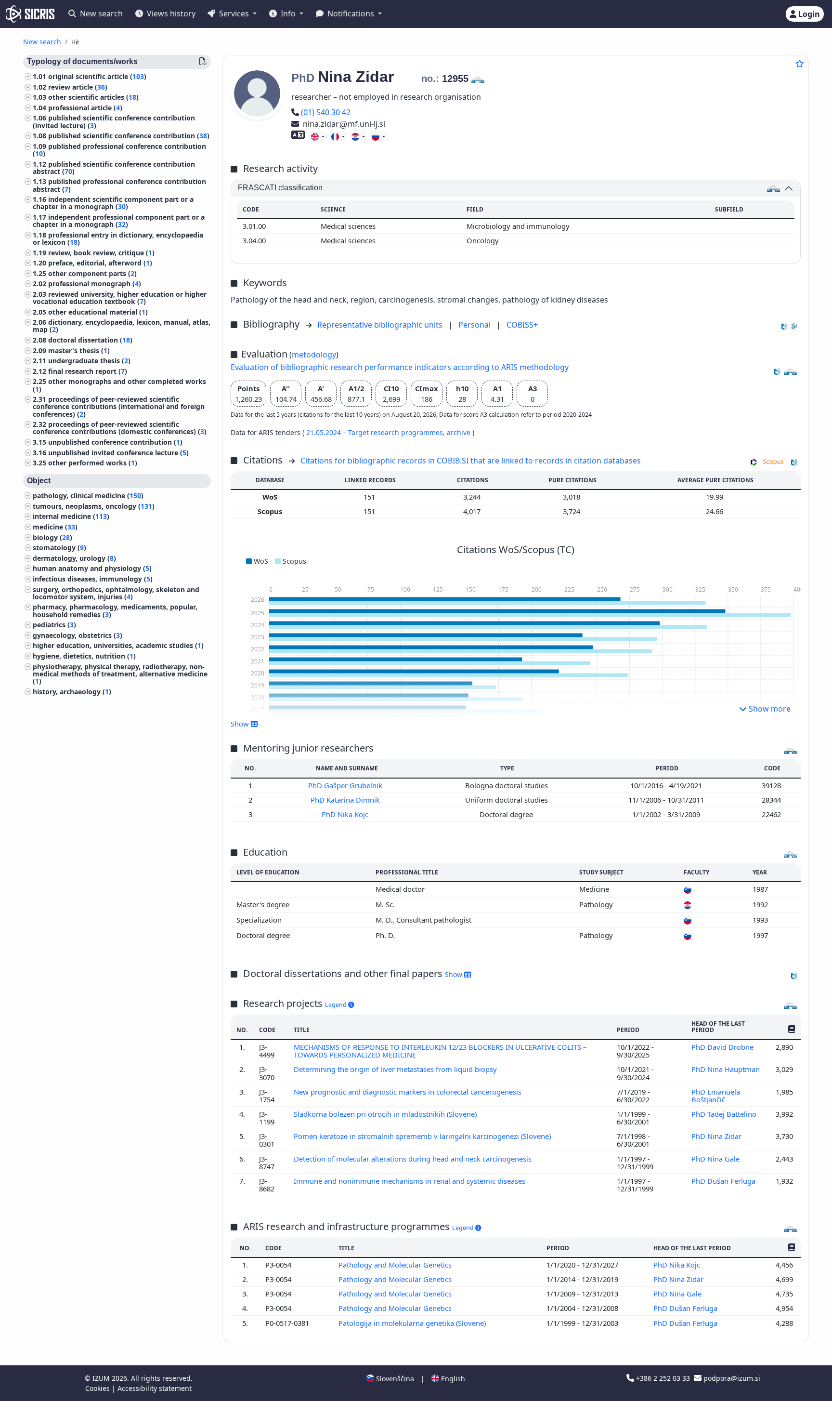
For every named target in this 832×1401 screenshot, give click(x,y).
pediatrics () (54, 624)
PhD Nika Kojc (346, 814)
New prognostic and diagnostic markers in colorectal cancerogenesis (408, 1092)
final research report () (87, 371)
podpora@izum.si (731, 1378)
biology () (52, 537)
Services (234, 13)
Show (454, 974)
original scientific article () (97, 76)
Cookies (98, 1388)
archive (459, 432)
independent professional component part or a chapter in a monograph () (119, 220)
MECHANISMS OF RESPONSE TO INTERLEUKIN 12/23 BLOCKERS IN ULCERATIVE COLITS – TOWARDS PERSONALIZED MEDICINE (440, 1050)
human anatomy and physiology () (92, 568)
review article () (77, 87)
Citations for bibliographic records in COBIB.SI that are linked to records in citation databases (470, 460)
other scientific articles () (93, 97)
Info (288, 13)
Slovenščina (394, 1378)
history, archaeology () (72, 691)
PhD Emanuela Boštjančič (715, 1095)
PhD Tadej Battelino (724, 1114)
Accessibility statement (154, 1388)
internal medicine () (71, 516)
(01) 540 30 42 (325, 112)
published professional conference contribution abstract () (119, 185)
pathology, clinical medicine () (88, 495)
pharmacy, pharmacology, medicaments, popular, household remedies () (115, 611)
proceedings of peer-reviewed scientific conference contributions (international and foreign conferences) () (119, 406)
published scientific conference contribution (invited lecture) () (114, 122)
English (452, 1378)
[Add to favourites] (800, 63)
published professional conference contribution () (119, 150)
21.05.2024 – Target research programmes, (376, 432)
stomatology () (59, 547)
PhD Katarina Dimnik (346, 800)
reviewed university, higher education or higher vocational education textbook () (120, 298)
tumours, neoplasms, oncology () (94, 506)
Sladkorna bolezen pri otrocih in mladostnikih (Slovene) (386, 1114)
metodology (314, 354)
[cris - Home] (30, 14)
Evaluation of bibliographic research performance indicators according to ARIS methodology (400, 367)
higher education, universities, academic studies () (118, 645)
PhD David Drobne (723, 1047)
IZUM (102, 1378)
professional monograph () (94, 284)
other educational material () (98, 312)
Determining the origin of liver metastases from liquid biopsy (396, 1069)
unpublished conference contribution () (115, 442)
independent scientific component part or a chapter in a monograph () (113, 203)
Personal (475, 324)
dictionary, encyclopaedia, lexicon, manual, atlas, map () (121, 326)
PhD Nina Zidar (717, 1136)
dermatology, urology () (74, 558)
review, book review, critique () (101, 252)
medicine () (55, 526)
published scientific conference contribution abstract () (114, 167)
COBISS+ (522, 324)
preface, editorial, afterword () (100, 262)
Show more (769, 708)
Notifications (350, 13)
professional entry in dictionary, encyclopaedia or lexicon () (118, 238)
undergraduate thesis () (89, 360)
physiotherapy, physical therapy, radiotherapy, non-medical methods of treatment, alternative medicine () (120, 674)
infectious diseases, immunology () (93, 578)
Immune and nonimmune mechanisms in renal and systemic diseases (410, 1181)
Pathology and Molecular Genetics (396, 1264)
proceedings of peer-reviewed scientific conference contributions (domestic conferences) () (120, 428)
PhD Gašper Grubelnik (346, 785)
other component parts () (92, 273)
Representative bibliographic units (380, 324)
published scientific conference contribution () (128, 135)
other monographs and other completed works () (119, 385)
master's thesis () (79, 350)
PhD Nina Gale (716, 1158)
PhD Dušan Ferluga (724, 1181)
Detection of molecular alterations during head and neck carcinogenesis (413, 1158)
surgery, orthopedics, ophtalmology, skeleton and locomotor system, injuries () (116, 593)
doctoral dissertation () (90, 339)
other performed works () (92, 462)
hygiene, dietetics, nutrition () (84, 656)
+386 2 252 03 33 (663, 1378)
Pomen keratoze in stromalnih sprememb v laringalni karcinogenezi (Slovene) (423, 1136)
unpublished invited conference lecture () (118, 452)
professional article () (85, 107)
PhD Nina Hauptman (726, 1069)
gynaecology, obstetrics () (77, 635)
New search (100, 13)
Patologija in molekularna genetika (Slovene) (413, 1323)
